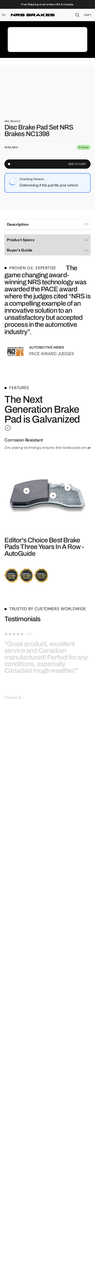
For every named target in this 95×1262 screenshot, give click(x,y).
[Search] (77, 15)
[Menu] (4, 15)
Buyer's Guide (19, 250)
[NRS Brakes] (33, 15)
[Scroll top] (89, 1256)
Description (18, 224)
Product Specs (20, 239)
